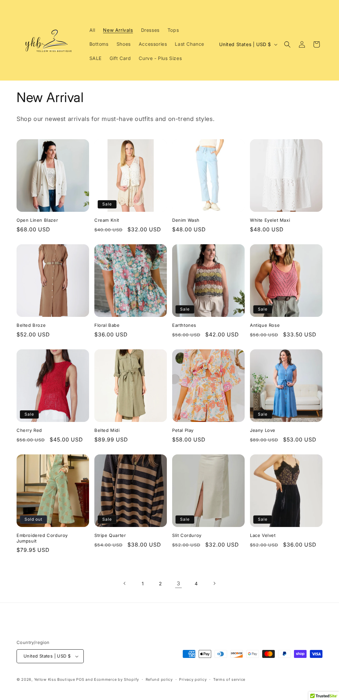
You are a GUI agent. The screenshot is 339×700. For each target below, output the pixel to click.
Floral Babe (107, 325)
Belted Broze (31, 325)
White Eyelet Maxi (270, 220)
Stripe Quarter (110, 535)
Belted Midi (107, 430)
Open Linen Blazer (37, 220)
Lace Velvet (263, 535)
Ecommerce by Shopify (116, 679)
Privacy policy (193, 679)
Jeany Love (262, 430)
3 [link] (178, 583)
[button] (287, 44)
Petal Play (183, 430)
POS (80, 679)
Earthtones (184, 325)
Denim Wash (186, 220)
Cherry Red (29, 430)
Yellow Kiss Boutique (54, 679)
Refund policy (159, 679)
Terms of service (229, 679)
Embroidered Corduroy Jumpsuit (42, 538)
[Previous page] (125, 583)
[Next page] (214, 583)
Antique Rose (265, 325)
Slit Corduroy (187, 535)
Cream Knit (106, 220)
